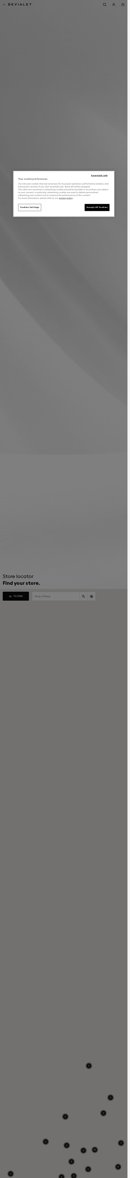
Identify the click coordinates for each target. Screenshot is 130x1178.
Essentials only (99, 175)
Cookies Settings (29, 207)
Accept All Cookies (96, 207)
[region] (64, 194)
